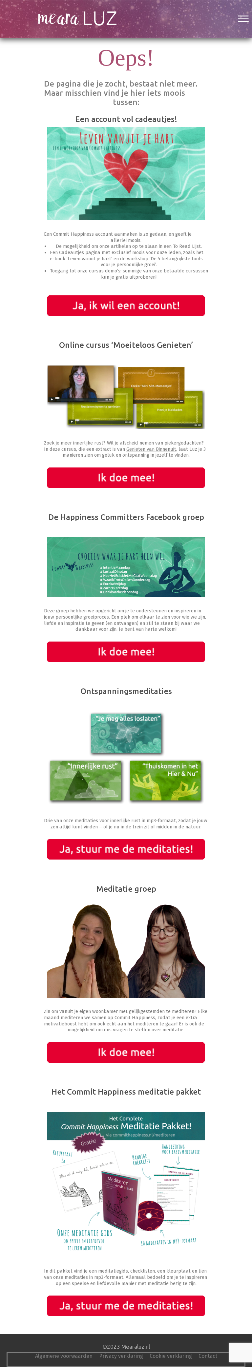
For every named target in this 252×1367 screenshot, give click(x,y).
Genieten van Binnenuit (151, 449)
